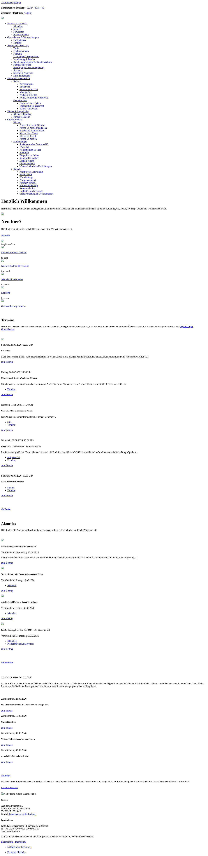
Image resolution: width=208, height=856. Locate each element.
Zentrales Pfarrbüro (16, 852)
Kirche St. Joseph (27, 136)
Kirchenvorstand (27, 182)
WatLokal (24, 147)
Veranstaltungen (23, 37)
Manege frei (25, 92)
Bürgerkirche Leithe (29, 155)
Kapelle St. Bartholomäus (31, 130)
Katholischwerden (22, 64)
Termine (17, 42)
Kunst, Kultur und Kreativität (33, 97)
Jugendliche (17, 111)
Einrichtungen (20, 141)
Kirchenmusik (26, 84)
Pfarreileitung (25, 177)
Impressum (20, 841)
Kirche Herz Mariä (28, 133)
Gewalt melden (36, 193)
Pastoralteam (25, 174)
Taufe (16, 48)
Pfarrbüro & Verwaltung (31, 171)
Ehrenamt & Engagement (31, 106)
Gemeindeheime (27, 163)
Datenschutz (7, 841)
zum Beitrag (7, 562)
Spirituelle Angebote (23, 73)
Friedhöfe (24, 152)
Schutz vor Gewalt (28, 108)
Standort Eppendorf (28, 158)
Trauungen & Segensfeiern (26, 56)
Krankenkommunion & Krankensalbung (32, 62)
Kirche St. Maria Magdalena (33, 128)
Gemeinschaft (18, 78)
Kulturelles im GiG (28, 89)
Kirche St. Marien (28, 139)
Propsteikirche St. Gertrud (31, 125)
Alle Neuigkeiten (7, 662)
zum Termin (7, 362)
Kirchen (17, 122)
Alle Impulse (5, 775)
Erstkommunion (21, 51)
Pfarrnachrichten (21, 34)
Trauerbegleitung (28, 67)
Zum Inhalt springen (11, 2)
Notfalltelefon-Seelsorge (19, 847)
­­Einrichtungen (35, 166)
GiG (9, 422)
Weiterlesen (5, 235)
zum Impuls (6, 710)
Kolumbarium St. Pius (30, 149)
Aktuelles (17, 23)
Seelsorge (18, 45)
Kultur (16, 81)
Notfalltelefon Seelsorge (31, 191)
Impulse (17, 29)
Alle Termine (6, 509)
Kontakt (27, 13)
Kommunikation (27, 188)
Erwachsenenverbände (30, 103)
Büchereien (24, 86)
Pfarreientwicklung (28, 185)
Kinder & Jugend (21, 117)
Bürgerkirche (13, 457)
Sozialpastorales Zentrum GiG (34, 144)
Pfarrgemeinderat (27, 180)
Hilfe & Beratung (21, 75)
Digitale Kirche (26, 160)
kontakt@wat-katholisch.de (22, 814)
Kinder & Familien (22, 114)
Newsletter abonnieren (9, 788)
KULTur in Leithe (28, 95)
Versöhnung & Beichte (24, 59)
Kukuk (10, 487)
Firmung (17, 53)
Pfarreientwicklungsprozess (20, 643)
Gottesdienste (19, 40)
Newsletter (18, 31)
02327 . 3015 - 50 (35, 7)
